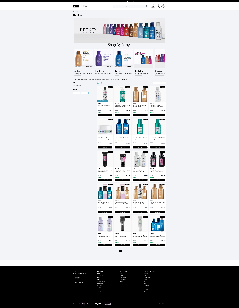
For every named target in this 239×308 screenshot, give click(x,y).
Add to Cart (105, 147)
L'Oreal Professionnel (148, 277)
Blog (97, 289)
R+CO (145, 281)
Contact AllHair (99, 287)
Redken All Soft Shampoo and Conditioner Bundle (139, 106)
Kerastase (146, 273)
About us (98, 273)
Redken (145, 275)
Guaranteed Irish (100, 275)
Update (91, 93)
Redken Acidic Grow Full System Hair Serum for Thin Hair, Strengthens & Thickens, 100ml (122, 106)
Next (140, 251)
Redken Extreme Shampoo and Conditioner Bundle (122, 138)
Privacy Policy (99, 285)
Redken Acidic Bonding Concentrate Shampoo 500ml (156, 106)
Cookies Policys (100, 283)
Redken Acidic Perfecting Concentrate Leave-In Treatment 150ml (140, 235)
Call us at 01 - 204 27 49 (79, 282)
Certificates (153, 7)
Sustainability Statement (101, 291)
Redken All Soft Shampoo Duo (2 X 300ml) (157, 203)
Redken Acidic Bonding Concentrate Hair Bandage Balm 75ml (105, 138)
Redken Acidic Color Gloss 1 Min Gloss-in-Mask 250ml (105, 171)
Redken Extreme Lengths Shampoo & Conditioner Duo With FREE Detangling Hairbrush (105, 203)
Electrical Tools (123, 279)
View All (145, 291)
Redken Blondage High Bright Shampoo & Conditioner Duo (104, 235)
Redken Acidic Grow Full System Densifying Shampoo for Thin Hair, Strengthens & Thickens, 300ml (157, 138)
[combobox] (129, 6)
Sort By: (151, 82)
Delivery (98, 277)
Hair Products (123, 277)
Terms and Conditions (101, 281)
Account (158, 7)
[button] (84, 89)
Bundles (121, 281)
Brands (121, 275)
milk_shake (146, 289)
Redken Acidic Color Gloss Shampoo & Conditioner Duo (156, 171)
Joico (145, 287)
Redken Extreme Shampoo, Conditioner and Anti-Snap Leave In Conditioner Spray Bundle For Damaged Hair (157, 235)
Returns (98, 279)
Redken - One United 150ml (104, 105)
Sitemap (98, 293)
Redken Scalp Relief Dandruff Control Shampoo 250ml (121, 235)
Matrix (145, 283)
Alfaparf (145, 279)
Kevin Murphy (146, 285)
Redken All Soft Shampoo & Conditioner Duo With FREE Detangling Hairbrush (121, 203)
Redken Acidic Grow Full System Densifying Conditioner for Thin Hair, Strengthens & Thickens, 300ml (140, 138)
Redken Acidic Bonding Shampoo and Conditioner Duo (139, 171)
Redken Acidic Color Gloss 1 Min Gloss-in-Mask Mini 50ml (122, 171)
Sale (121, 273)
